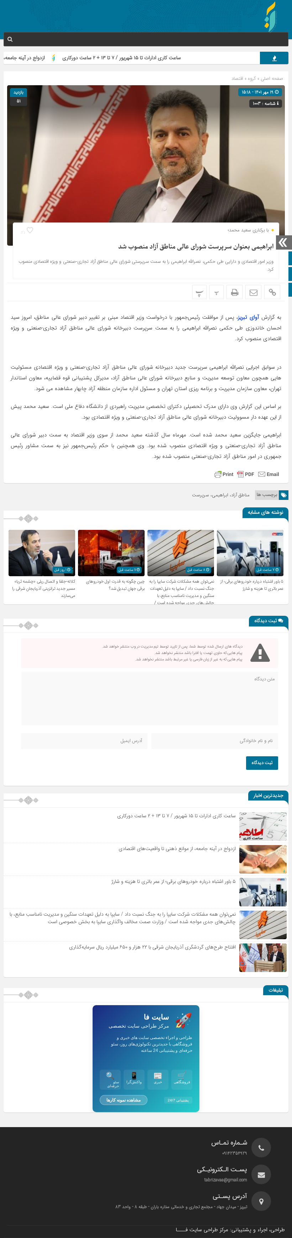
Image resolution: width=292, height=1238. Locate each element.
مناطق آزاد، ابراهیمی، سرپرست (221, 495)
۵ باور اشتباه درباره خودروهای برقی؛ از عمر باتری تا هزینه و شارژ (251, 585)
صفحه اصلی (271, 78)
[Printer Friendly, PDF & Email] (246, 474)
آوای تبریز (248, 317)
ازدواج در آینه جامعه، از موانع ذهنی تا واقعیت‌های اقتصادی (177, 849)
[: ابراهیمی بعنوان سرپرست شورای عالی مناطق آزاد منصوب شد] (253, 292)
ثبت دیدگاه (262, 763)
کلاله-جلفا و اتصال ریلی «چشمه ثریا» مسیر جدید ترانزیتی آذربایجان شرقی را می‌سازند (43, 588)
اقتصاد (237, 78)
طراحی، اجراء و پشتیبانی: (230, 1230)
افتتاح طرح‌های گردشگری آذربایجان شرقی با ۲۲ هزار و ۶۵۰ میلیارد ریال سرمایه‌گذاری (152, 947)
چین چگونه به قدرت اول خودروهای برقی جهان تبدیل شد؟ (115, 585)
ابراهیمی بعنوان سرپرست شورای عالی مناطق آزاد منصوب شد (195, 247)
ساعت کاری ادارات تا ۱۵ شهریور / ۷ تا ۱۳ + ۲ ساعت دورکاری (147, 58)
